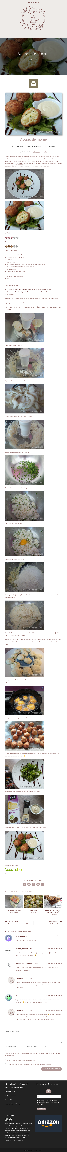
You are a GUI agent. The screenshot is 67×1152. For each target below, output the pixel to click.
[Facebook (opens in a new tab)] (29, 2)
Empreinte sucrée (10, 1092)
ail (13, 874)
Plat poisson (37, 146)
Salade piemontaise (14, 910)
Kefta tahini (33, 910)
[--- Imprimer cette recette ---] (33, 84)
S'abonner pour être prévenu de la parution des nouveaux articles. (29, 1064)
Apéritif (29, 146)
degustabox (17, 874)
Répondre (59, 936)
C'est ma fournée (10, 1096)
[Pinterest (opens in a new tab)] (31, 2)
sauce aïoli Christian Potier (23, 289)
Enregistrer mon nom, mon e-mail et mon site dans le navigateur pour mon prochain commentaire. (32, 1055)
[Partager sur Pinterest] (33, 884)
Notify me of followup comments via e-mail (21, 1060)
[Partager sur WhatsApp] (42, 884)
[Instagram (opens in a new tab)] (33, 2)
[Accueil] (24, 60)
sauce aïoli (55, 161)
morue (23, 874)
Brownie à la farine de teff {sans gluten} (52, 911)
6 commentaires (50, 146)
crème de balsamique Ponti (19, 292)
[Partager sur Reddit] (38, 884)
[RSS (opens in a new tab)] (38, 2)
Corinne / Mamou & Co (23, 949)
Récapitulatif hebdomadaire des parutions (48, 1103)
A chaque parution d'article (48, 1101)
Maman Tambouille (24, 978)
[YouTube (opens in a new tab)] (35, 2)
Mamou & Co (9, 1100)
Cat (16, 996)
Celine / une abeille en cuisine (26, 964)
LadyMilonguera (21, 936)
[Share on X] (24, 884)
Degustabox (19, 164)
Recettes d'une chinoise (12, 1104)
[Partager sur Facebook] (29, 884)
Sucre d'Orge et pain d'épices (14, 1088)
